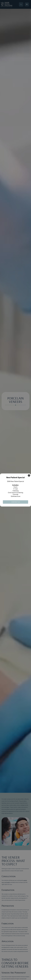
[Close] (29, 475)
